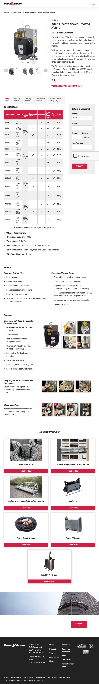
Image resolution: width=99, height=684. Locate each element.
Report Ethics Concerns (26, 680)
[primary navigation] (93, 3)
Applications (54, 657)
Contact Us (79, 624)
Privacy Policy (28, 678)
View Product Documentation (65, 86)
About (64, 656)
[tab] (7, 100)
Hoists (54, 20)
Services (52, 653)
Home (6, 13)
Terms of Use (40, 678)
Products (17, 13)
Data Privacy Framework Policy (58, 678)
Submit (79, 166)
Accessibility (10, 680)
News (51, 661)
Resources (66, 645)
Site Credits (41, 680)
